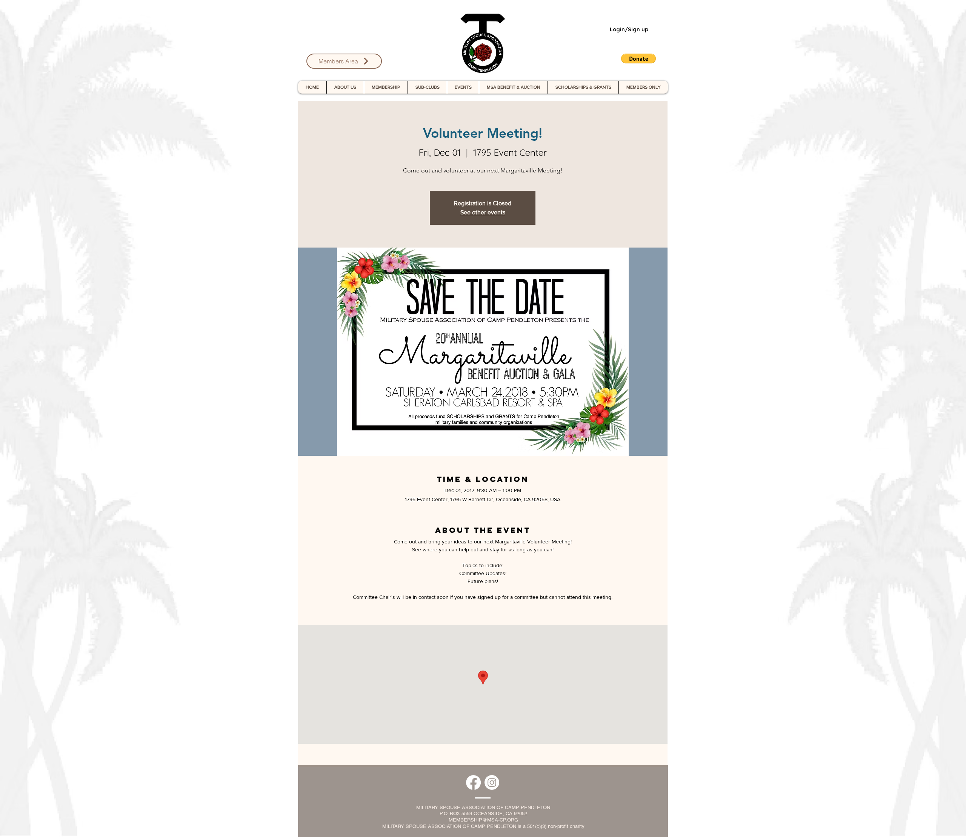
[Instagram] (492, 782)
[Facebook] (473, 782)
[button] (638, 58)
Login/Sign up (629, 29)
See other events (482, 212)
